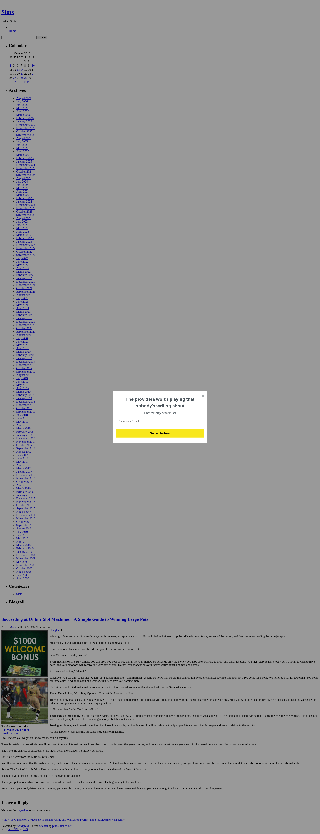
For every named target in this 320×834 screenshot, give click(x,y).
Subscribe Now (160, 433)
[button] (160, 402)
